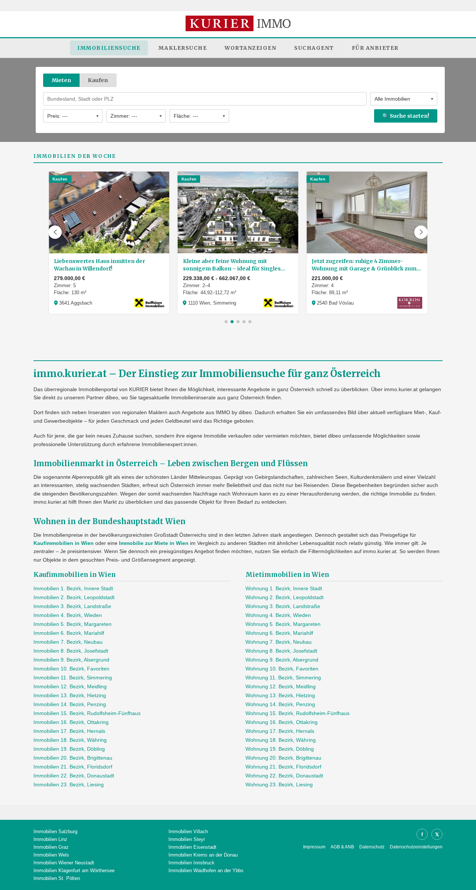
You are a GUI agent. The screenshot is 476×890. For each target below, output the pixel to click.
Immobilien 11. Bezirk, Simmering (72, 678)
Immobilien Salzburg (55, 831)
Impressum (314, 847)
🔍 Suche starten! (405, 116)
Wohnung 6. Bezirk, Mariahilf (279, 633)
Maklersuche (182, 48)
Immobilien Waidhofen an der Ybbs (206, 870)
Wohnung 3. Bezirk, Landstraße (282, 606)
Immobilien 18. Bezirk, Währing (70, 740)
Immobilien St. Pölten (56, 878)
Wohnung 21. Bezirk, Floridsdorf (283, 767)
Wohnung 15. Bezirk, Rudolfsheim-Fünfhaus (297, 713)
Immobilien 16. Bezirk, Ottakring (71, 722)
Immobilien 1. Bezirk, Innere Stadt (73, 588)
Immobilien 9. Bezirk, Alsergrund (71, 660)
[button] (55, 232)
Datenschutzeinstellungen (416, 847)
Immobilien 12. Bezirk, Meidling (70, 686)
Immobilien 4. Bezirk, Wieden (67, 615)
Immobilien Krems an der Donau (203, 855)
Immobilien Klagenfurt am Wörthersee (74, 870)
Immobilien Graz (51, 847)
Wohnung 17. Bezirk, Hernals (279, 731)
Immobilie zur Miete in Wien (154, 543)
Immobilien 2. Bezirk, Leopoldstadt (74, 597)
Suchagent (314, 48)
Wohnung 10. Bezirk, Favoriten (281, 669)
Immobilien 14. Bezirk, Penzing (69, 704)
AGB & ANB (342, 847)
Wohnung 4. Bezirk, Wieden (278, 615)
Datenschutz (372, 847)
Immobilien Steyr (186, 839)
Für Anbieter (375, 48)
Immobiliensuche (109, 48)
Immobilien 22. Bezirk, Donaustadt (73, 776)
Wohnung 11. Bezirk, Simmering (283, 678)
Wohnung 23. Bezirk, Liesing (279, 784)
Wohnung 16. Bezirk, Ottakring (281, 722)
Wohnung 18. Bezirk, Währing (280, 740)
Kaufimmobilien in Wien (63, 543)
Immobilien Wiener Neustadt (63, 862)
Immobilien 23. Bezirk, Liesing (68, 784)
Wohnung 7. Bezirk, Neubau (278, 642)
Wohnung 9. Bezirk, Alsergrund (281, 660)
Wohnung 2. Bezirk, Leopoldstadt (284, 597)
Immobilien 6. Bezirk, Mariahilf (68, 633)
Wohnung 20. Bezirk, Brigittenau (283, 758)
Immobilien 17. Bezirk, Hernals (69, 731)
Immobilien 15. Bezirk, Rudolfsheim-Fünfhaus (87, 713)
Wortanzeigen (250, 48)
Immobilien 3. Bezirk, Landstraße (72, 606)
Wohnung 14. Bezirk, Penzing (280, 704)
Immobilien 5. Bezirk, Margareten (72, 624)
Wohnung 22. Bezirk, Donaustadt (284, 776)
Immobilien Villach (188, 831)
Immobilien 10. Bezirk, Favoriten (71, 669)
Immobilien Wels (51, 855)
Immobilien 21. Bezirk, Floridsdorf (72, 767)
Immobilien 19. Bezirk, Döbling (69, 749)
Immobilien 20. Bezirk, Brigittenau (72, 758)
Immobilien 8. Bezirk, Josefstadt (70, 651)
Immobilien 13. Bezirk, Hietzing (69, 695)
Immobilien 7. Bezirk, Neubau (68, 642)
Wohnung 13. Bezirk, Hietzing (280, 695)
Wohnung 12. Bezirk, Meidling (280, 686)
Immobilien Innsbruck (191, 862)
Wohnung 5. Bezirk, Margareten (283, 624)
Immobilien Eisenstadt (192, 847)
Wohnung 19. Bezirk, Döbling (279, 749)
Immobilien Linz (50, 839)
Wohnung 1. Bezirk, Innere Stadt (283, 588)
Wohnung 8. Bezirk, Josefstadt (281, 651)
